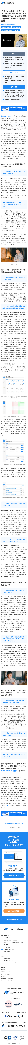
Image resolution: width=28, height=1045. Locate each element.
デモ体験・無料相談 (9, 949)
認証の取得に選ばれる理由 (10, 940)
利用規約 (3, 969)
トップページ (7, 937)
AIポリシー (3, 976)
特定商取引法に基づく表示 (7, 978)
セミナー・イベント (9, 960)
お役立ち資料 (7, 958)
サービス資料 (7, 947)
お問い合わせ (7, 951)
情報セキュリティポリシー (7, 972)
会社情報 (3, 967)
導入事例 (6, 944)
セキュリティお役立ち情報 (10, 963)
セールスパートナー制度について (8, 980)
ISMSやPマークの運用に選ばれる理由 (13, 942)
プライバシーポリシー (6, 974)
